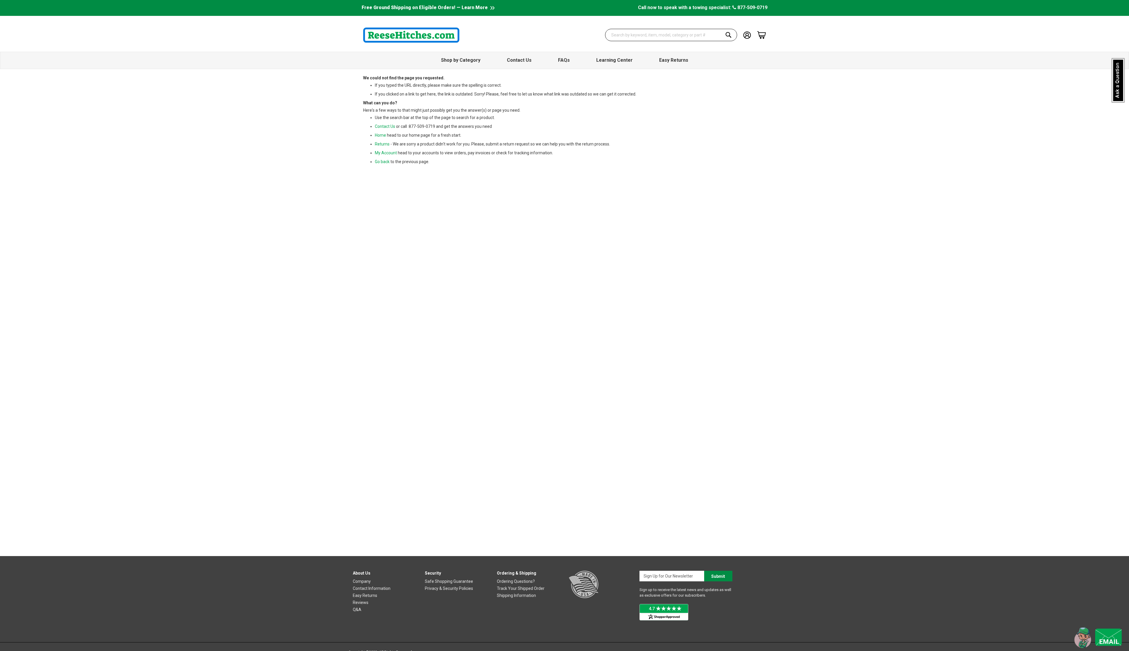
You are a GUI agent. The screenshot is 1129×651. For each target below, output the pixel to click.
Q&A (357, 609)
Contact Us (385, 126)
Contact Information (371, 588)
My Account (386, 152)
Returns (382, 144)
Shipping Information (516, 595)
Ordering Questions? (516, 581)
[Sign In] (747, 34)
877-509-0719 (751, 7)
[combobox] (671, 35)
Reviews (360, 602)
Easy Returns (365, 595)
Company (362, 581)
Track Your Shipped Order (521, 588)
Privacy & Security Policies (449, 588)
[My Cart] (761, 35)
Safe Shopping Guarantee (449, 581)
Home (380, 135)
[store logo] (411, 35)
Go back (382, 161)
